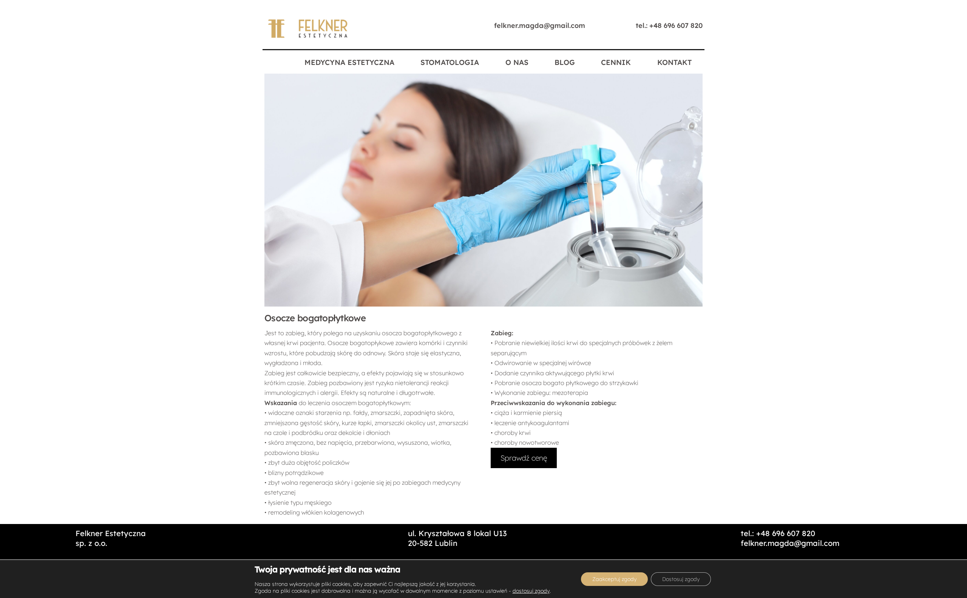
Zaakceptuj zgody (614, 579)
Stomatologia (449, 62)
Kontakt (674, 62)
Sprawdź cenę (523, 457)
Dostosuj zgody (681, 579)
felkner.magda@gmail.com (539, 25)
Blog (565, 62)
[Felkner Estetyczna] (308, 37)
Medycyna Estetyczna (349, 62)
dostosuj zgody (531, 590)
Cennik (616, 62)
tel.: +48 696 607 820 (669, 25)
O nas (516, 62)
